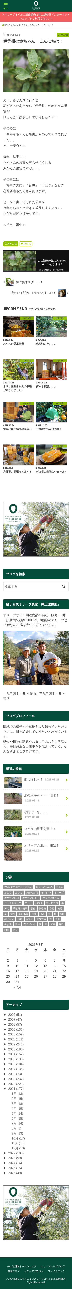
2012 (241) (16, 1044)
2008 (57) (15, 1024)
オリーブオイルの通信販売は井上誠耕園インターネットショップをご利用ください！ (37, 16)
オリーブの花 (11, 897)
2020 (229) (16, 1084)
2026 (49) (15, 1173)
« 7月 (17, 987)
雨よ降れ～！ (41, 779)
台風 (51, 908)
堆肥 (60, 908)
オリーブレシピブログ (53, 1266)
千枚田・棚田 (20, 908)
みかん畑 (12, 243)
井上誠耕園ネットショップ (21, 1266)
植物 (20, 919)
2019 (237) (16, 1079)
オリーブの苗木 (30, 897)
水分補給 (41, 919)
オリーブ (59, 892)
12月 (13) (18, 1148)
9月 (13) (17, 1133)
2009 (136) (16, 1029)
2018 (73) (15, 1074)
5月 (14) (17, 1113)
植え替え (9, 919)
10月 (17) (18, 1138)
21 (54, 971)
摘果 (42, 913)
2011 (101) (15, 1039)
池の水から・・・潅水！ (41, 797)
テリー (28, 903)
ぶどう (8, 892)
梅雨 (62, 913)
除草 (15, 929)
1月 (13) (17, 1093)
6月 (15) (17, 1118)
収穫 (33, 908)
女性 (12, 913)
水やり (29, 919)
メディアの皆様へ (33, 1271)
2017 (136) (16, 1069)
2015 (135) (16, 1059)
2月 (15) (17, 1098)
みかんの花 (32, 892)
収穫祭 (42, 908)
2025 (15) (15, 1168)
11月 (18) (18, 1143)
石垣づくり (29, 924)
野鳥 (61, 924)
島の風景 (23, 913)
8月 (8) (16, 1128)
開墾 (6, 929)
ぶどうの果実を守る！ (40, 831)
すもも (59, 887)
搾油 (34, 913)
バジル (39, 903)
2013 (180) (16, 1049)
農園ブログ (14, 1271)
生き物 (8, 924)
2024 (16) (15, 1163)
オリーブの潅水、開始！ (41, 848)
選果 (52, 924)
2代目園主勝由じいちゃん (18, 887)
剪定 (6, 908)
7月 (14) (17, 1123)
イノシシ (46, 892)
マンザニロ (52, 903)
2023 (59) (15, 1158)
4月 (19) (17, 1108)
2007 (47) (15, 1019)
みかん (27, 243)
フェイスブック (56, 1271)
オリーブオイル (51, 897)
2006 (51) (15, 1014)
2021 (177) (16, 1088)
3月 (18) (17, 1103)
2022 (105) (16, 1153)
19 (36, 971)
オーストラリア (12, 903)
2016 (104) (16, 1064)
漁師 (57, 919)
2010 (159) (16, 1034)
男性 (17, 924)
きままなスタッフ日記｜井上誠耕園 (43, 1279)
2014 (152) (16, 1054)
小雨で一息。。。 (37, 814)
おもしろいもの (44, 887)
